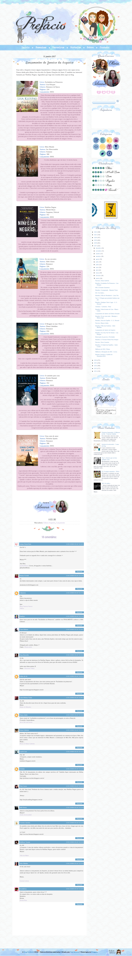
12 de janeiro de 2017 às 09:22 (74, 697)
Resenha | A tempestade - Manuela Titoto (106, 290)
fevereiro (98, 275)
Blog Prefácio (28, 952)
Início (25, 48)
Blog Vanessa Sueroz (26, 606)
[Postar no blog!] (51, 519)
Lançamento (60, 523)
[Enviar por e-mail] (49, 519)
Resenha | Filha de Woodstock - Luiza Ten (106, 295)
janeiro (98, 278)
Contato (104, 48)
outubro (98, 253)
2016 (95, 360)
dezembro (98, 248)
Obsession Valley (29, 668)
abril (97, 270)
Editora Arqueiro (49, 523)
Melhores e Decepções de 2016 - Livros (106, 352)
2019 (95, 240)
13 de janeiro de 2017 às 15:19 (74, 863)
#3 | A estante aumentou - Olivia (110, 471)
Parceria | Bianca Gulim (101, 323)
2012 (95, 371)
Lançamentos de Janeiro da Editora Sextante (107, 313)
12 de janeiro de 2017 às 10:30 (74, 715)
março (98, 273)
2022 (95, 232)
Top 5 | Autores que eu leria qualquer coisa (109, 458)
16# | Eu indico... (106, 483)
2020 (95, 237)
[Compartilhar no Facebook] (55, 519)
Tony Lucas (23, 786)
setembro (98, 256)
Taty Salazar (74, 952)
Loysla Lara (23, 751)
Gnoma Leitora (24, 881)
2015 (95, 363)
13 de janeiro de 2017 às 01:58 (74, 842)
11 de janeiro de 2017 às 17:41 (74, 616)
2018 (95, 243)
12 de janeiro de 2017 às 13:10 (74, 807)
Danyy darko (24, 715)
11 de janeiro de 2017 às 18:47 (74, 629)
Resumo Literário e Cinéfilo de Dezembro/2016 (103, 355)
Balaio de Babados (25, 707)
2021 (95, 234)
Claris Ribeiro (24, 629)
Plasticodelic (28, 647)
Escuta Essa (23, 900)
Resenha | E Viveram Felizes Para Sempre (106, 339)
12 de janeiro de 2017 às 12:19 (74, 786)
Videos (22, 608)
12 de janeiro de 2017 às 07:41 (74, 676)
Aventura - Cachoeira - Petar (103, 306)
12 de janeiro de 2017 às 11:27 (74, 751)
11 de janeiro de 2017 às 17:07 (74, 575)
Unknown (23, 593)
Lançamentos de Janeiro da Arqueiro (105, 330)
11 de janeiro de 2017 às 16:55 (74, 544)
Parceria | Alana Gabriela (102, 280)
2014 (95, 365)
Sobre (90, 48)
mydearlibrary (24, 565)
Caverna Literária (25, 823)
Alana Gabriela (24, 730)
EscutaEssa (23, 889)
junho (97, 264)
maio (97, 267)
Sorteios (75, 48)
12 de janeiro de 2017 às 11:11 (74, 730)
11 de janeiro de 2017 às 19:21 (74, 655)
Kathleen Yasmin (25, 842)
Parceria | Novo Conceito (102, 342)
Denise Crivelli (24, 575)
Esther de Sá (23, 676)
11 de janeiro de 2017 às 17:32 (74, 593)
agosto (98, 259)
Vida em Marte (24, 855)
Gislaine (22, 769)
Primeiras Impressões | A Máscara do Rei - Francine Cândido (111, 433)
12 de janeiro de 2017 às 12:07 (74, 769)
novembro (99, 251)
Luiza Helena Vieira (26, 697)
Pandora (22, 616)
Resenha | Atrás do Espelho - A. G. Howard (107, 320)
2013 (95, 368)
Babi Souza (23, 807)
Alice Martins (24, 863)
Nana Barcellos (24, 655)
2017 (95, 246)
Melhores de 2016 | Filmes (102, 349)
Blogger (94, 952)
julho (97, 262)
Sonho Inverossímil (26, 815)
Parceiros (58, 48)
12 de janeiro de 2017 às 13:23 (74, 822)
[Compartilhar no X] (53, 519)
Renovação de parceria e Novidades (105, 337)
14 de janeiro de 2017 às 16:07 (74, 889)
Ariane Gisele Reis (25, 544)
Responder (79, 571)
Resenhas (41, 48)
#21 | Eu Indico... (100, 293)
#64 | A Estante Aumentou (102, 287)
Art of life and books (26, 722)
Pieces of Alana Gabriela (27, 743)
